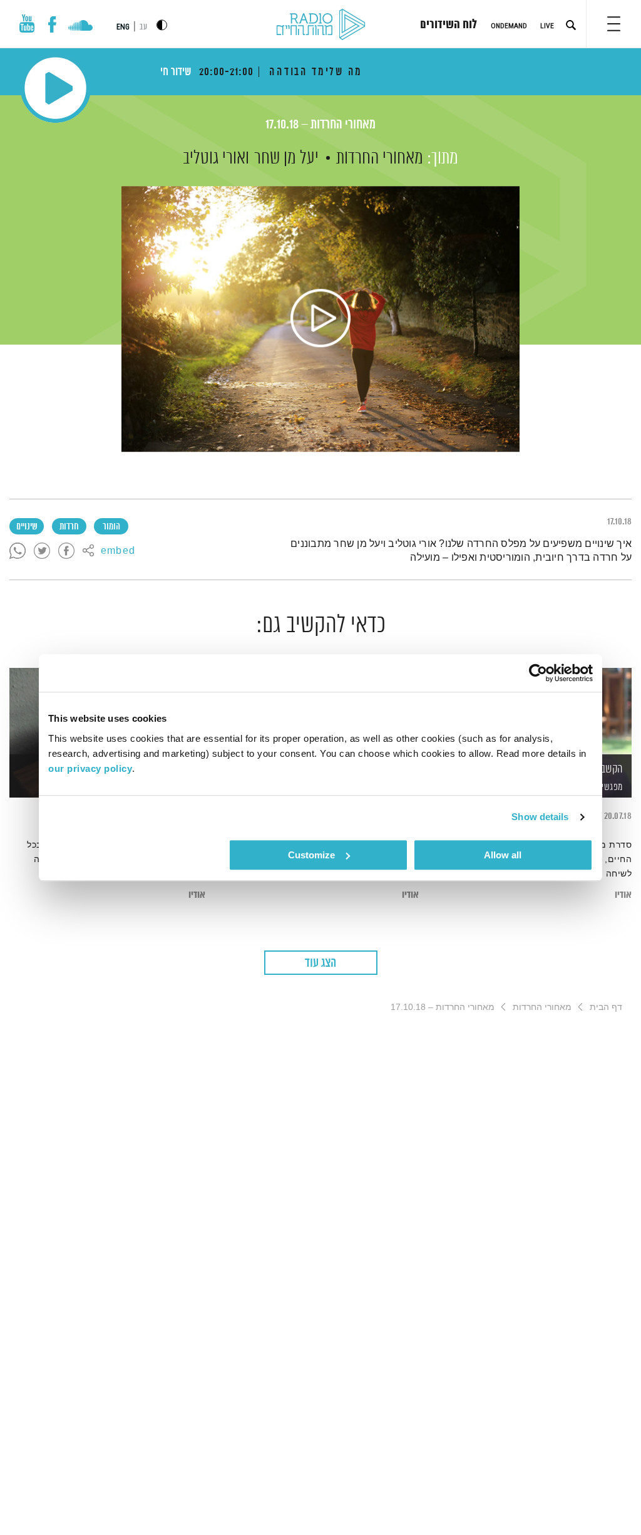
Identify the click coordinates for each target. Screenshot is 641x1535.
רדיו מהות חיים (321, 25)
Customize (311, 855)
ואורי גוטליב (216, 158)
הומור (111, 527)
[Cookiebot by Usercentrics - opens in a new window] (538, 672)
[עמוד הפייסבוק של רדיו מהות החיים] (52, 24)
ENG (123, 27)
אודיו (623, 895)
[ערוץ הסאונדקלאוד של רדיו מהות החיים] (80, 27)
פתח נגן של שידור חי (55, 88)
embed (118, 551)
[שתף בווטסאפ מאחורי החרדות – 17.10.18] (17, 551)
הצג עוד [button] (320, 963)
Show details (539, 816)
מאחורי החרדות (379, 158)
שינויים (27, 527)
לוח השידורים (448, 25)
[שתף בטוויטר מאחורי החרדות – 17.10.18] (42, 551)
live (547, 25)
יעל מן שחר (286, 158)
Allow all (502, 855)
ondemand (509, 25)
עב (143, 27)
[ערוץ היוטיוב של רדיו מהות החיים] (26, 23)
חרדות (69, 527)
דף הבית (606, 1007)
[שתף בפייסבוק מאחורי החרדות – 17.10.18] (66, 551)
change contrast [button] (161, 24)
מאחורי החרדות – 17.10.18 (320, 125)
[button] (613, 23)
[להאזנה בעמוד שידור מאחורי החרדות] (320, 319)
